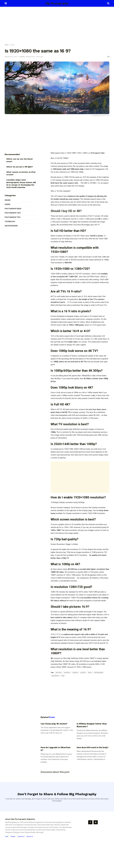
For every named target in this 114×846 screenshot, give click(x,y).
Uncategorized (11, 226)
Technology (10, 221)
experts (75, 672)
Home (6, 45)
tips (63, 676)
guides (83, 672)
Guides (12, 45)
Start (6, 836)
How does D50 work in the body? (92, 747)
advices (58, 672)
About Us (30, 836)
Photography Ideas (13, 209)
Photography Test (13, 213)
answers (67, 672)
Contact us (20, 836)
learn (90, 672)
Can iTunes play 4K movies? (54, 723)
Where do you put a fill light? (19, 167)
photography (98, 672)
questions (55, 676)
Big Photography (57, 3)
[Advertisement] (57, 25)
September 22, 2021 (11, 57)
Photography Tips (12, 217)
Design (7, 200)
